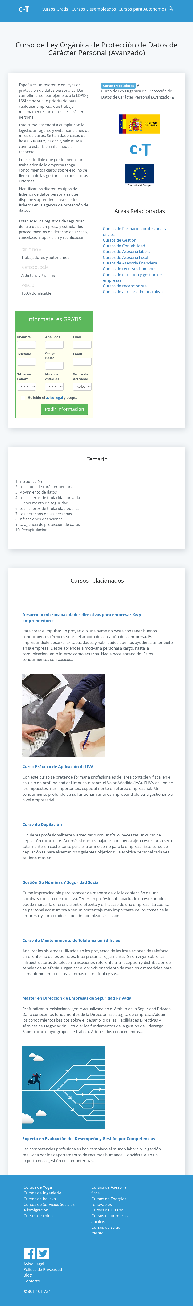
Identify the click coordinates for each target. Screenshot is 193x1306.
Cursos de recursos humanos (129, 268)
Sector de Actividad (80, 376)
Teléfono (24, 354)
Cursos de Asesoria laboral (127, 251)
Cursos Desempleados (94, 9)
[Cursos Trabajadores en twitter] (43, 1258)
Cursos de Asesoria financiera (130, 263)
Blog (28, 1275)
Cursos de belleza (40, 1198)
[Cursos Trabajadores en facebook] (29, 1258)
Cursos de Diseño (107, 1210)
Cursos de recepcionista (125, 285)
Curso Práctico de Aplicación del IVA (58, 766)
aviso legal (54, 397)
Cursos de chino (38, 1215)
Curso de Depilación (42, 824)
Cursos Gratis (55, 9)
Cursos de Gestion (119, 240)
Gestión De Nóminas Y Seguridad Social (61, 882)
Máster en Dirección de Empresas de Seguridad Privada (76, 998)
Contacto (32, 1281)
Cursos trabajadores (118, 85)
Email (77, 354)
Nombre (24, 337)
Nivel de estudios (52, 376)
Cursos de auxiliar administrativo (133, 291)
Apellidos (52, 337)
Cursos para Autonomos (142, 9)
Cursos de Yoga (38, 1187)
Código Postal (50, 355)
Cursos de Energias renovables (108, 1201)
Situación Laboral (24, 376)
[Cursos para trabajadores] (24, 10)
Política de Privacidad (43, 1269)
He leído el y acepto (53, 397)
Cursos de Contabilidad (124, 245)
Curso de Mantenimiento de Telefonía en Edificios (71, 940)
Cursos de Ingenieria (42, 1192)
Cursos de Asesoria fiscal (125, 257)
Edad (77, 337)
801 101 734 (39, 1291)
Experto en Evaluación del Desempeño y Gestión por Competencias (88, 1138)
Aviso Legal (34, 1263)
